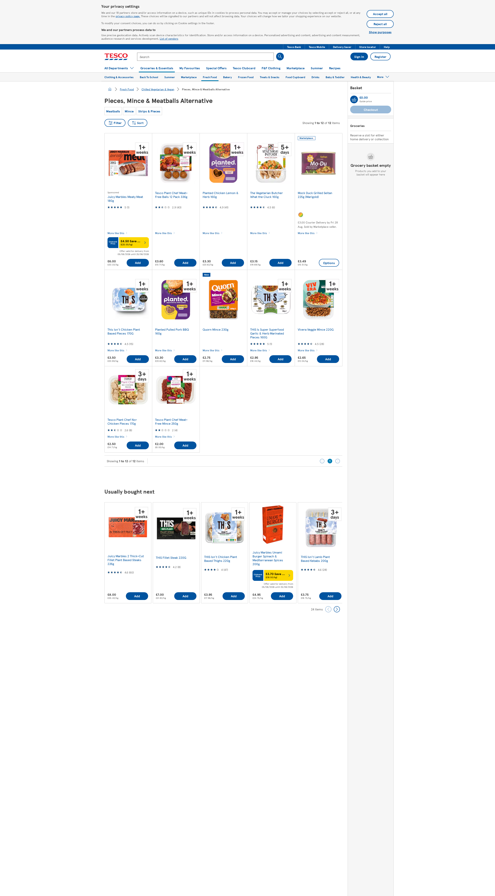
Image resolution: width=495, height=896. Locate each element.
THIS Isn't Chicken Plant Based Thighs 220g (220, 559)
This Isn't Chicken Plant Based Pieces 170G (124, 331)
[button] (294, 47)
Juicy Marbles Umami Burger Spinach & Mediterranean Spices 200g (268, 558)
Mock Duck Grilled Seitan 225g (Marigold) (315, 195)
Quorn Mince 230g (215, 329)
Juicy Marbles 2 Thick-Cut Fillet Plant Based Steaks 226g (126, 560)
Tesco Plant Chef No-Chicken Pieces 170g (122, 421)
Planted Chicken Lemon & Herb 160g (220, 195)
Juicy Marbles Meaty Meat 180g (125, 198)
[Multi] (301, 215)
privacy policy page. (128, 16)
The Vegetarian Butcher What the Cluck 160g (266, 195)
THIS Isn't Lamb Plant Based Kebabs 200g (315, 559)
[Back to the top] (249, 476)
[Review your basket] (354, 99)
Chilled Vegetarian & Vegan (158, 89)
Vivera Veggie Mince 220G (316, 329)
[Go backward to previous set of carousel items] (328, 609)
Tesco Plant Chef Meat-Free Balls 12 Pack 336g (171, 195)
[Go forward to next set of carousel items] (337, 609)
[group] (127, 552)
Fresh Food (127, 89)
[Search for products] (280, 56)
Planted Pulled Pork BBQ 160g (172, 331)
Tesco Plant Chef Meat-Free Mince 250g (171, 421)
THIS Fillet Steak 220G (171, 557)
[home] (110, 89)
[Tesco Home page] (116, 56)
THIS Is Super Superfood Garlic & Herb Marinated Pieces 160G (267, 333)
